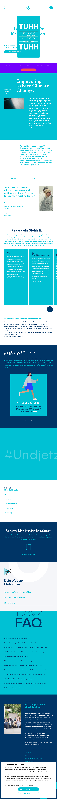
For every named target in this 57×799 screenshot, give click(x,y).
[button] (4, 178)
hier (35, 411)
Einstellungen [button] (26, 793)
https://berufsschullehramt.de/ (14, 336)
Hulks (26, 755)
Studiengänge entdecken (14, 51)
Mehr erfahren (37, 281)
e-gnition (28, 752)
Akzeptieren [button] (25, 789)
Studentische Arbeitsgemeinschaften (38, 749)
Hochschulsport (30, 761)
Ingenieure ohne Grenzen (33, 758)
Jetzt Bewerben (28, 70)
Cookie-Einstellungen (12, 785)
